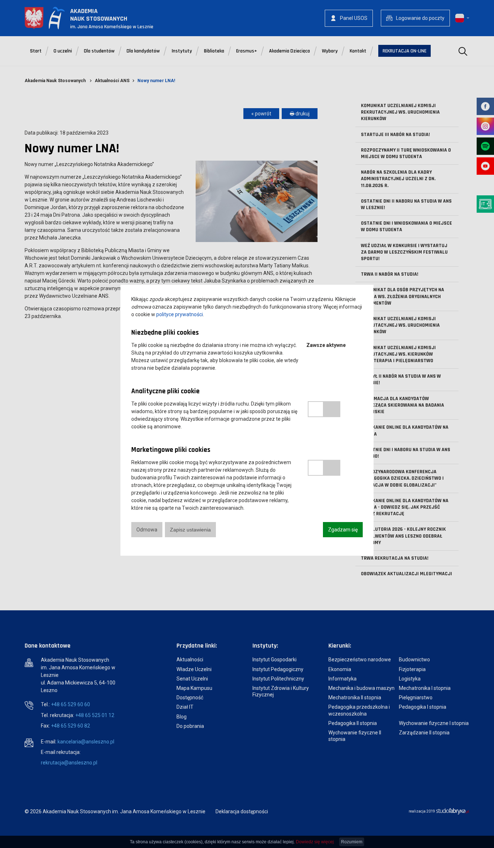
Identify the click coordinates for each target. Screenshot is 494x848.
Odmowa (146, 530)
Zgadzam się (343, 530)
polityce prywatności (179, 314)
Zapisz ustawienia (190, 530)
